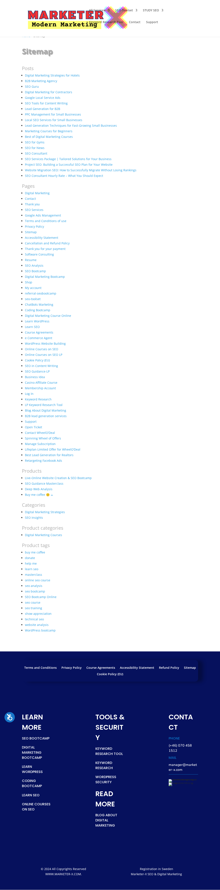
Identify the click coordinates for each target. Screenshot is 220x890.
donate (30, 558)
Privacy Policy (34, 226)
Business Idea (35, 377)
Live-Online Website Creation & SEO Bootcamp (58, 478)
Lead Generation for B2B (42, 109)
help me (31, 563)
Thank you (32, 204)
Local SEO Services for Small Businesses (53, 120)
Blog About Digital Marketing (45, 410)
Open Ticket (33, 427)
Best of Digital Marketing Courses (49, 137)
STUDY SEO (151, 10)
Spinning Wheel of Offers (43, 438)
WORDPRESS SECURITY (105, 779)
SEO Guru (32, 86)
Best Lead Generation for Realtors (49, 455)
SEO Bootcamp (35, 271)
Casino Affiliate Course (41, 382)
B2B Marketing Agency (41, 81)
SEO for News (34, 148)
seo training (33, 608)
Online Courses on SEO (41, 349)
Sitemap (31, 232)
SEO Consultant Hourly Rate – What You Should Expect (64, 176)
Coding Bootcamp (37, 310)
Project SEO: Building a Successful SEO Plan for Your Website (69, 164)
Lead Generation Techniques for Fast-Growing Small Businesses (71, 125)
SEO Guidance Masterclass (44, 483)
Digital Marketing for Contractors (48, 92)
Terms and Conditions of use (45, 221)
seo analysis (33, 586)
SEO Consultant (36, 153)
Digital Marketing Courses (43, 535)
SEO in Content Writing (41, 366)
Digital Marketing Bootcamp (45, 277)
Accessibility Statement (41, 238)
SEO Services (34, 210)
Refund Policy (169, 668)
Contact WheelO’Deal (40, 433)
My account (33, 288)
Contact (135, 22)
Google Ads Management (43, 215)
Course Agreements (39, 332)
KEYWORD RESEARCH (104, 765)
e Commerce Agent (38, 338)
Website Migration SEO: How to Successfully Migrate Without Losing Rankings (80, 170)
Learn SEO (32, 327)
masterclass (33, 575)
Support (152, 22)
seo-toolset (33, 299)
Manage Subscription (40, 444)
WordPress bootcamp (40, 630)
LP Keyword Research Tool (44, 405)
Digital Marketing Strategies (45, 512)
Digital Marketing (37, 193)
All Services (97, 10)
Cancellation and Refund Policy (47, 243)
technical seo (34, 619)
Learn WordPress (37, 321)
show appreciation (38, 614)
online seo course (37, 580)
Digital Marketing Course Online (48, 316)
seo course (32, 602)
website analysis (37, 625)
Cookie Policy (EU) (37, 360)
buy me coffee (35, 552)
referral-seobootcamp (40, 293)
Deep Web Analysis (38, 489)
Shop (28, 282)
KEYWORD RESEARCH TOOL (109, 751)
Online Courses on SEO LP (43, 355)
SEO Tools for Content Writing (46, 103)
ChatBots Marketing (39, 304)
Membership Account (40, 388)
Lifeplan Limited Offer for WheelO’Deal (52, 449)
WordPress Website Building (45, 343)
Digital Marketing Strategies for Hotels (52, 75)
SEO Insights (34, 518)
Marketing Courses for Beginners (48, 131)
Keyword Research (38, 399)
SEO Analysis (34, 265)
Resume (31, 260)
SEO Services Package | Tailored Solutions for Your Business (68, 159)
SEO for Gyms (34, 142)
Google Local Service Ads (42, 98)
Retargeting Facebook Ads (43, 461)
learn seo (31, 569)
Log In (29, 394)
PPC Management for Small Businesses (53, 114)
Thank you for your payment (45, 249)
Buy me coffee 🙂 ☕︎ (39, 495)
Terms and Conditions (40, 668)
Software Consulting (39, 254)
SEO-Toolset (124, 10)
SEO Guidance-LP (37, 371)
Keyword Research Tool (106, 22)
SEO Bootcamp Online (41, 597)
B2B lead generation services (46, 416)
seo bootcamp (35, 591)
